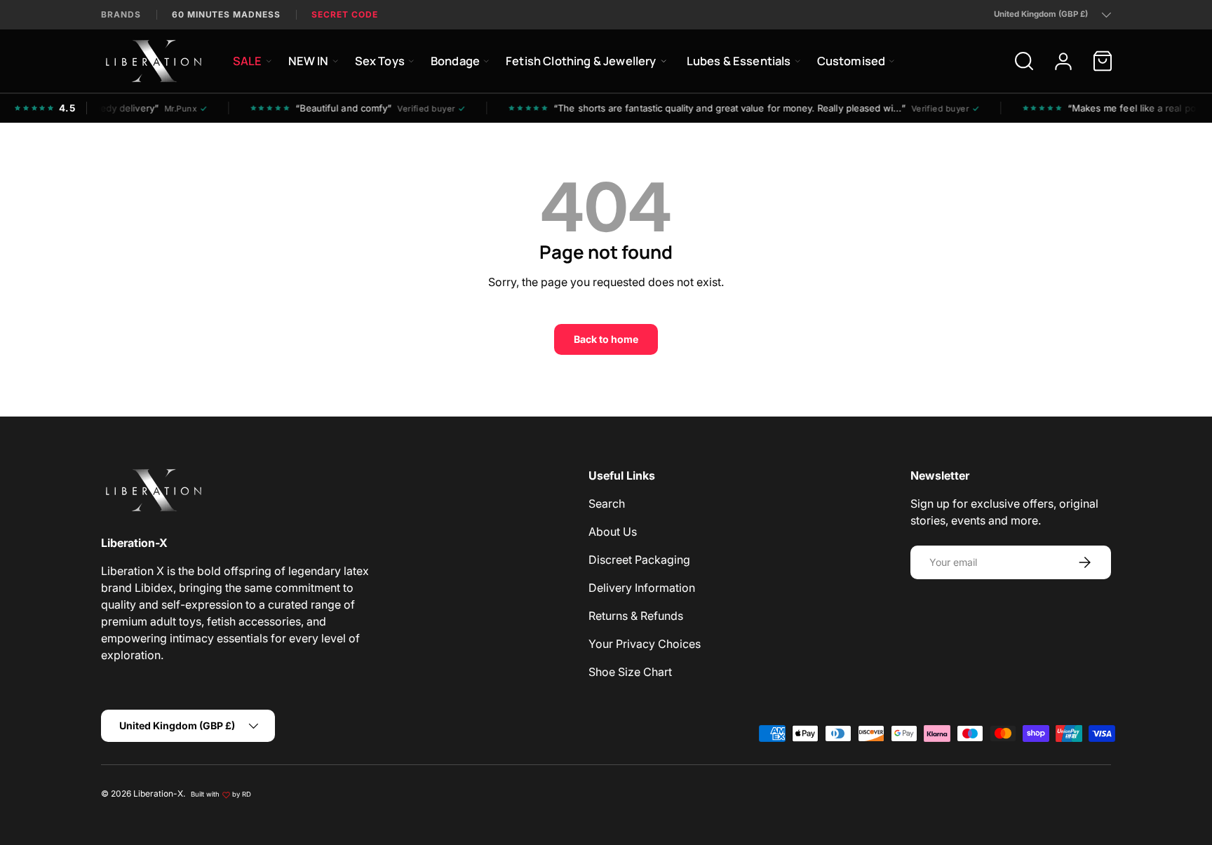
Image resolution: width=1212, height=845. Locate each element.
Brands (121, 14)
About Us (612, 532)
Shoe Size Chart (630, 672)
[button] (1102, 61)
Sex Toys (380, 61)
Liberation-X (158, 793)
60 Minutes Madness (226, 14)
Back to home (606, 339)
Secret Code (344, 14)
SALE (247, 61)
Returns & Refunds (635, 616)
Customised (851, 61)
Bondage (455, 61)
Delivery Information (641, 588)
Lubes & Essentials (739, 61)
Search (606, 503)
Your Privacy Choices (644, 644)
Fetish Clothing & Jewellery (581, 61)
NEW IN (308, 61)
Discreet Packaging (639, 560)
